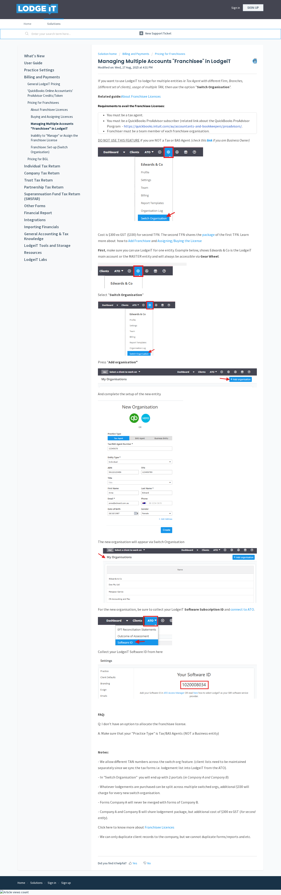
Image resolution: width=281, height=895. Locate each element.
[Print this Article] (255, 61)
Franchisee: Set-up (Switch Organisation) (49, 149)
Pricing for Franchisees (43, 102)
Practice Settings (39, 70)
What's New (34, 56)
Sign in (235, 8)
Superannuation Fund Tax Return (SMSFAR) (52, 196)
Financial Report (38, 212)
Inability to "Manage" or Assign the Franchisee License (54, 137)
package (208, 234)
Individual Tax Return (42, 166)
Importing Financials (41, 226)
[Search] (27, 34)
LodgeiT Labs (35, 259)
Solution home (107, 54)
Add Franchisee (139, 241)
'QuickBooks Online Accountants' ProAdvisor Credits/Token (50, 93)
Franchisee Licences (160, 827)
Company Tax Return (41, 173)
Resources (33, 252)
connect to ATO (242, 609)
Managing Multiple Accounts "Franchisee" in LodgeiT (52, 126)
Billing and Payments (42, 77)
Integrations (35, 219)
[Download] (132, 402)
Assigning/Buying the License (179, 241)
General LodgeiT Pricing (43, 84)
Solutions (54, 24)
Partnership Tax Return (43, 187)
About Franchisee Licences (49, 110)
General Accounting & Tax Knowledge (46, 236)
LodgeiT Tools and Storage (47, 245)
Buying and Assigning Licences (52, 117)
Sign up (253, 7)
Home (27, 24)
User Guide (33, 63)
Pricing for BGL (37, 159)
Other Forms (34, 205)
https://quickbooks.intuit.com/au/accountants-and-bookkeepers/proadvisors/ (183, 126)
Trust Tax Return (38, 180)
